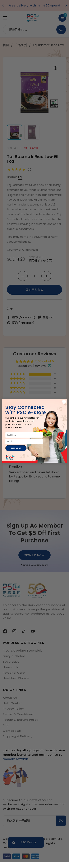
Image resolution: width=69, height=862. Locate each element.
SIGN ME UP (16, 448)
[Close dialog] (64, 402)
